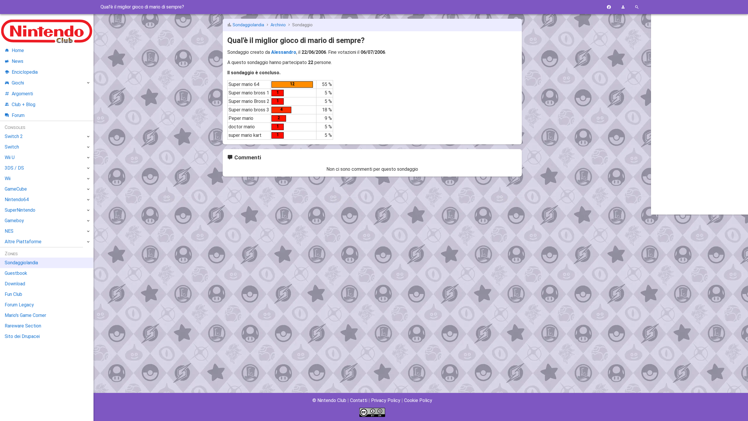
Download (15, 284)
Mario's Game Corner (25, 315)
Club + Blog (23, 104)
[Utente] (623, 7)
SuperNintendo (20, 210)
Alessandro (283, 52)
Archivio (278, 25)
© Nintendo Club (329, 400)
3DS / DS (14, 168)
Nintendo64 (17, 199)
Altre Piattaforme (23, 241)
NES (9, 231)
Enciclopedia (25, 72)
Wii (8, 178)
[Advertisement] (699, 107)
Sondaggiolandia (248, 25)
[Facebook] (609, 7)
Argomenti (22, 93)
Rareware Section (23, 326)
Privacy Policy (385, 400)
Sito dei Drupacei (22, 336)
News (17, 61)
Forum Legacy (19, 305)
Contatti (358, 400)
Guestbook (16, 273)
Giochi (18, 83)
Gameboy (14, 220)
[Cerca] (637, 7)
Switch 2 (14, 136)
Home (18, 50)
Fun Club (13, 294)
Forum (18, 115)
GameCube (16, 189)
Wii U (10, 157)
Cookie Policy (418, 400)
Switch (12, 147)
